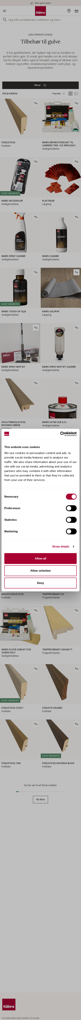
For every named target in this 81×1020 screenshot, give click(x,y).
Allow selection (40, 570)
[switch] (71, 508)
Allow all (40, 558)
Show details (60, 546)
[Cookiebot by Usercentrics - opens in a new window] (60, 434)
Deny (40, 583)
